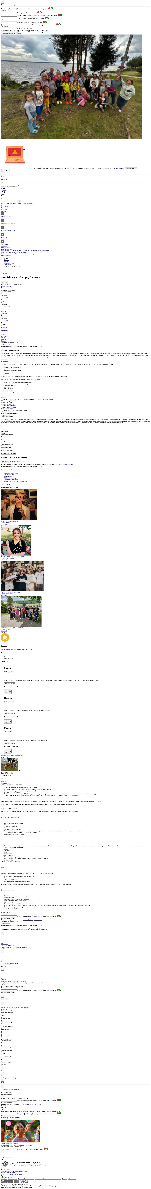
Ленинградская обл (16, 250)
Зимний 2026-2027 (23, 252)
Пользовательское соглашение (52, 1179)
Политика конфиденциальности (33, 1179)
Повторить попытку (131, 168)
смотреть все (4, 209)
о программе (4, 297)
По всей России (32, 250)
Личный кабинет (22, 203)
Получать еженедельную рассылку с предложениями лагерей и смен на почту (26, 30)
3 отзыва (3, 979)
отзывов (4, 273)
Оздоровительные (37, 254)
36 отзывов (4, 962)
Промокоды (65, 1179)
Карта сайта (72, 1179)
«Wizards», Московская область (10, 963)
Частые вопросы (12, 1179)
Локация (3, 339)
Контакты (21, 1179)
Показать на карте (6, 286)
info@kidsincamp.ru (119, 168)
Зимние (3, 1172)
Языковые (4, 254)
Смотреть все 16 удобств (8, 453)
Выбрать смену (5, 344)
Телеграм (5, 206)
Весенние (8, 1172)
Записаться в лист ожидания (9, 32)
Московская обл (5, 250)
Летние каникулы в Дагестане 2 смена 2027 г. (14, 981)
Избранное (30, 203)
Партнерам (13, 203)
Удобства (3, 337)
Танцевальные (27, 254)
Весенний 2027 (13, 252)
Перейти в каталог (6, 247)
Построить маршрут (7, 408)
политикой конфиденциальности (11, 33)
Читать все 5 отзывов (16, 755)
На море (24, 250)
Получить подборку (6, 1102)
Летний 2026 (4, 252)
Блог (5, 1179)
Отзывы (3, 203)
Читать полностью (10, 683)
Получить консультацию (7, 918)
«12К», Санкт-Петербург (8, 945)
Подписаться (59, 464)
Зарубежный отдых (43, 250)
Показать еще (6, 484)
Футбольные (19, 254)
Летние (14, 1172)
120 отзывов (4, 944)
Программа (4, 336)
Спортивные (11, 254)
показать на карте (6, 291)
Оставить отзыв (5, 755)
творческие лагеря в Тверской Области (28, 929)
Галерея (3, 334)
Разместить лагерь (6, 1177)
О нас (7, 203)
